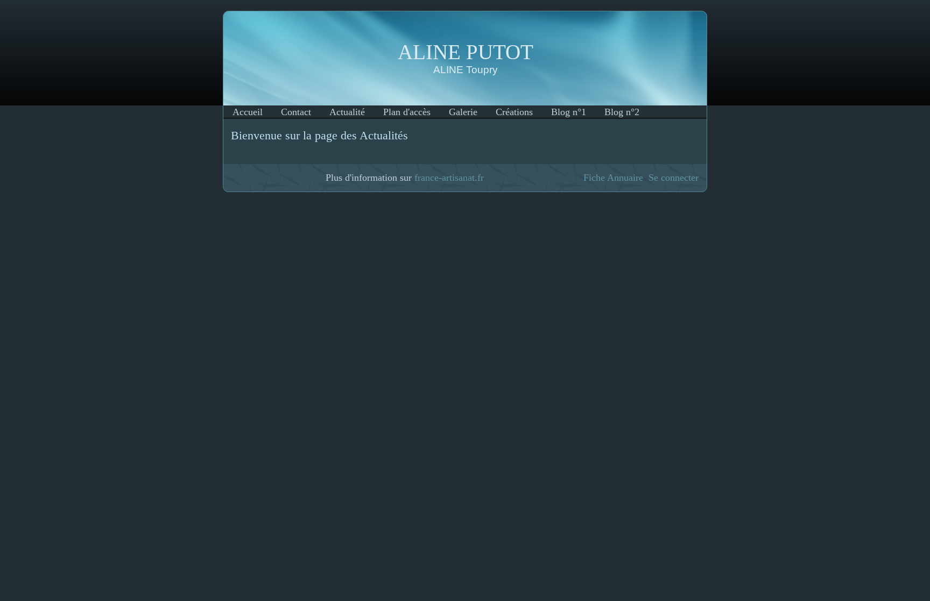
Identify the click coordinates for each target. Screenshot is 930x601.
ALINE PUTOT (465, 51)
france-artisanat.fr (449, 177)
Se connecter (674, 177)
